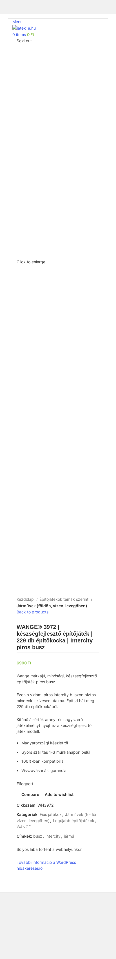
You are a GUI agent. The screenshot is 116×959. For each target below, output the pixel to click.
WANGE (24, 826)
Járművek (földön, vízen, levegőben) (52, 605)
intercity (53, 836)
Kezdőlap (26, 599)
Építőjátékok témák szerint (64, 599)
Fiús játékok (51, 814)
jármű (69, 836)
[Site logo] (24, 27)
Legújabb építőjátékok (73, 820)
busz (37, 836)
